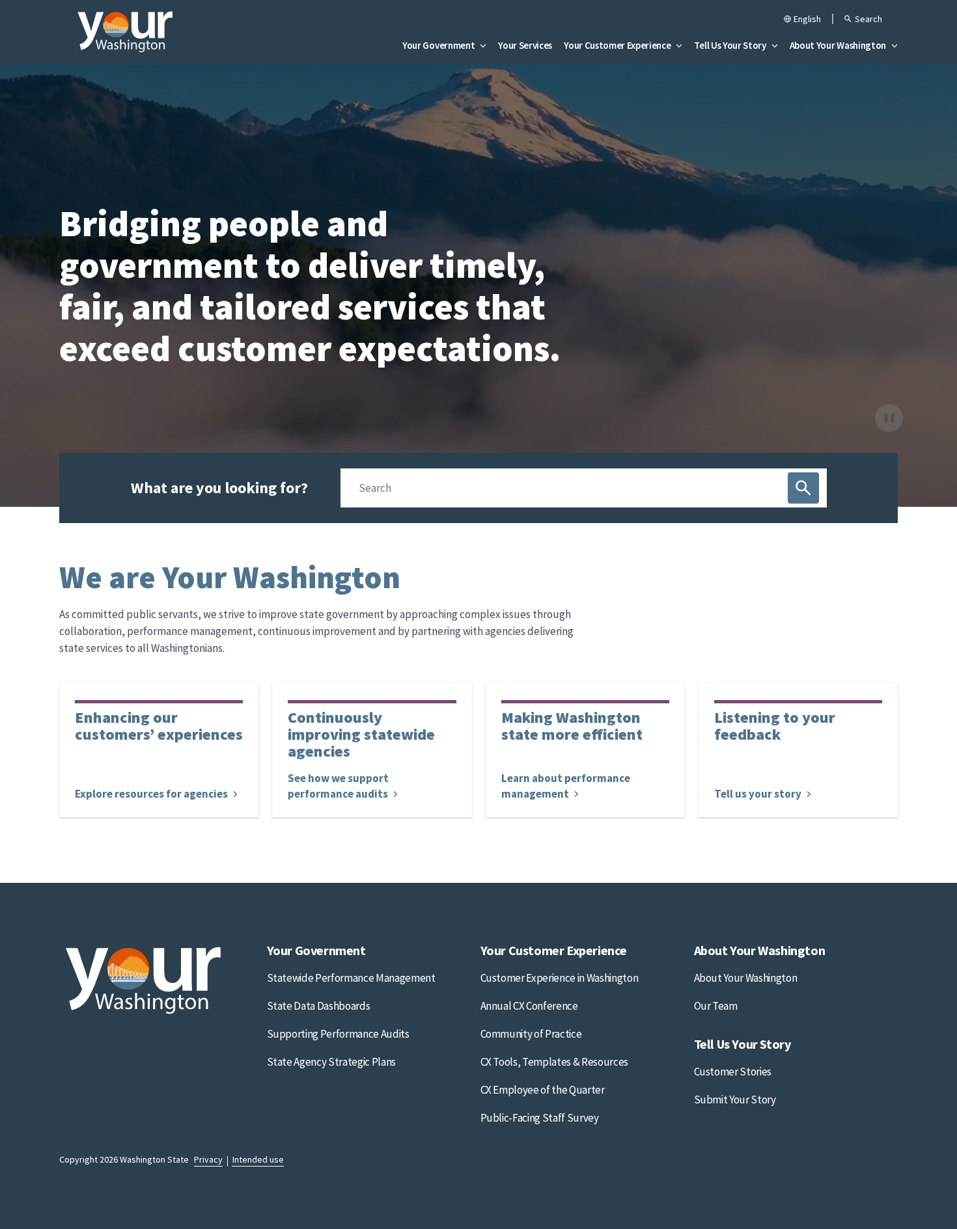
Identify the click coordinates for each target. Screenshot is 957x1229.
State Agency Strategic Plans (331, 1062)
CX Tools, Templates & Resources (554, 1062)
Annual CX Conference (529, 1006)
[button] (863, 20)
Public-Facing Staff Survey (539, 1118)
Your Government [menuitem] (438, 45)
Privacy (208, 1159)
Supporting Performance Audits (338, 1034)
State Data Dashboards (318, 1006)
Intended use (258, 1159)
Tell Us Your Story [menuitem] (730, 45)
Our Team (716, 1006)
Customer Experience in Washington (559, 978)
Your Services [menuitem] (525, 45)
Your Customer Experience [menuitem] (617, 45)
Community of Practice (531, 1034)
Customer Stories (733, 1071)
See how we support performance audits (339, 786)
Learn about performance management (565, 786)
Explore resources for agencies (152, 794)
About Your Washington (746, 978)
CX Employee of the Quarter (542, 1090)
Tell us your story (758, 794)
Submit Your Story (735, 1099)
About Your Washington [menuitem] (838, 45)
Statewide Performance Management (351, 978)
